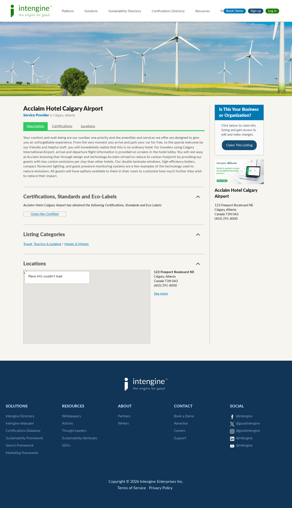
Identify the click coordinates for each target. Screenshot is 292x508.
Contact (183, 406)
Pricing (225, 11)
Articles (67, 423)
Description (35, 126)
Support (180, 438)
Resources (202, 11)
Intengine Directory (20, 416)
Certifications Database (23, 430)
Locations (88, 126)
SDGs (66, 445)
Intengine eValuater (20, 423)
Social (237, 406)
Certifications (62, 126)
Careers (180, 430)
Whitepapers (71, 416)
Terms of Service (131, 488)
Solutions (91, 11)
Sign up (256, 11)
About (125, 406)
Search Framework (20, 445)
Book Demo (234, 11)
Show (198, 198)
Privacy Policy (161, 488)
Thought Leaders (74, 430)
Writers (123, 423)
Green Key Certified (45, 214)
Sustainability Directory (124, 11)
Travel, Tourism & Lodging (42, 244)
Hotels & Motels (76, 244)
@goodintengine (248, 423)
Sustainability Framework (24, 438)
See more (161, 293)
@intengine (244, 416)
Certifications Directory (168, 11)
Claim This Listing (239, 145)
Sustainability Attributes (79, 438)
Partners (124, 416)
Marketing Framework (22, 453)
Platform (68, 11)
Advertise (181, 423)
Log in (272, 11)
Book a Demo (184, 416)
